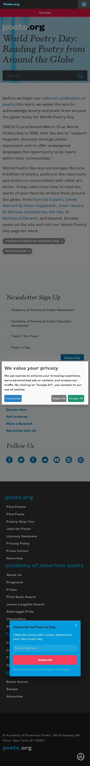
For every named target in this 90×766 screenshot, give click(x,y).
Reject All (58, 398)
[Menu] (84, 4)
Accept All (76, 398)
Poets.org (11, 4)
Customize (13, 398)
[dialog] (45, 383)
